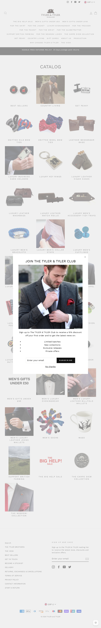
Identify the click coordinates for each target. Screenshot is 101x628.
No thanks (50, 366)
